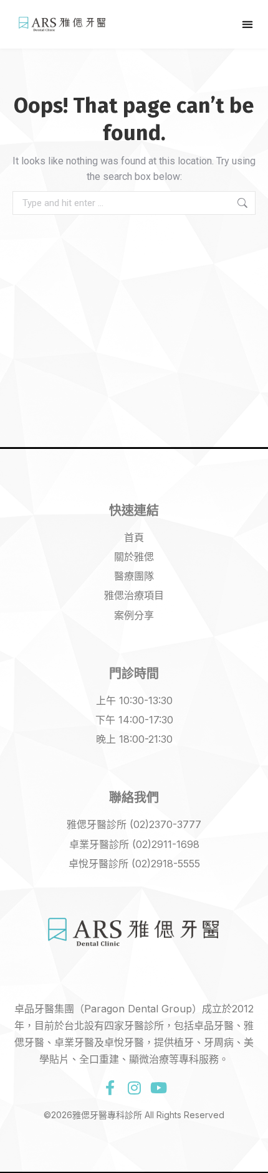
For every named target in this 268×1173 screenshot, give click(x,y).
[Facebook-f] (109, 1087)
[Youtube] (158, 1087)
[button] (247, 24)
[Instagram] (134, 1087)
